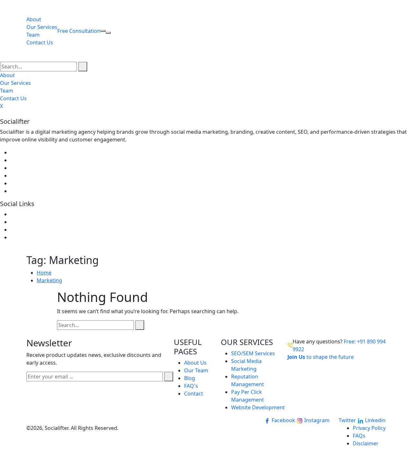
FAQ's (191, 385)
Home (44, 272)
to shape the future (321, 356)
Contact (193, 393)
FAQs (359, 435)
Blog (189, 378)
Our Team (196, 370)
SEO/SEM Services (253, 353)
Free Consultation (78, 30)
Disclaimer (366, 443)
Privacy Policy (369, 427)
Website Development (258, 407)
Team (33, 34)
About (33, 19)
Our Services (41, 27)
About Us (195, 362)
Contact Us (39, 42)
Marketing (49, 280)
